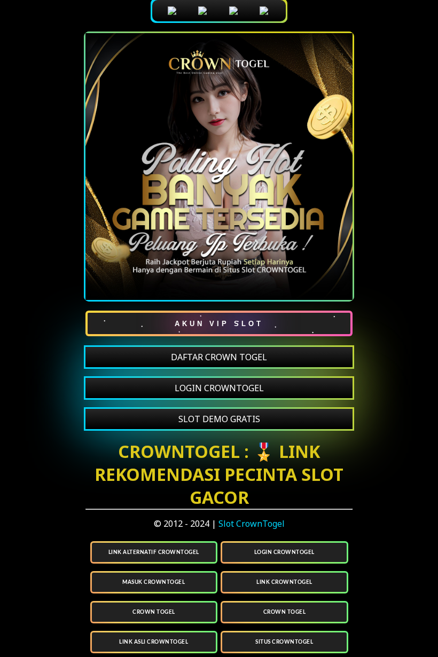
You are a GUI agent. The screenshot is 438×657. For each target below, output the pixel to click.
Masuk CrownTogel (153, 582)
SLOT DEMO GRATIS (219, 419)
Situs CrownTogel (284, 642)
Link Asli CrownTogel (153, 642)
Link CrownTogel (284, 582)
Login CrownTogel (284, 552)
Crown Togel (153, 612)
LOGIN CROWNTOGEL (219, 388)
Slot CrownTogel (251, 523)
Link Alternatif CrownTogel (153, 552)
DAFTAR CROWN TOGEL (219, 357)
